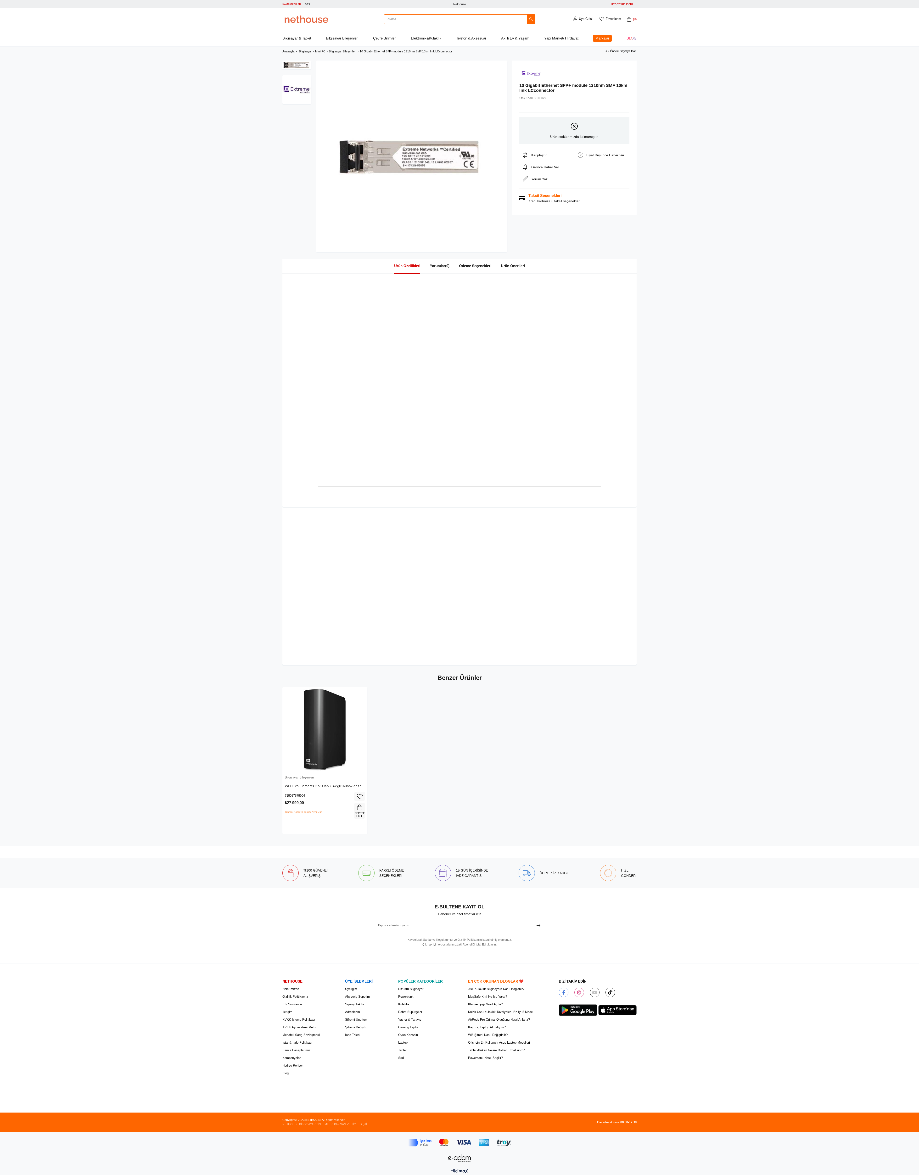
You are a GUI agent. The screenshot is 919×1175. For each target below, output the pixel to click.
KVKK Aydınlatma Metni (299, 1027)
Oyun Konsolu (408, 1035)
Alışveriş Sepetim (357, 996)
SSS (307, 4)
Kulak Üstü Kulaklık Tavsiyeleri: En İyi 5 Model (500, 1012)
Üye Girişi (586, 19)
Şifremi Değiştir (355, 1027)
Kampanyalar (291, 1058)
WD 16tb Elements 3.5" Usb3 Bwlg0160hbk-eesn (323, 786)
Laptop (403, 1042)
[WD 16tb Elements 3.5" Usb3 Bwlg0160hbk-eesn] (324, 729)
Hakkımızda (290, 989)
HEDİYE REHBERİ (622, 4)
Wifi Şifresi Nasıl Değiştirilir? (488, 1035)
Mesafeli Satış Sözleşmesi (301, 1035)
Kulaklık (403, 1004)
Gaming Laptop (408, 1027)
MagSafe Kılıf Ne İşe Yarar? (487, 996)
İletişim (287, 1012)
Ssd (401, 1058)
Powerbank (406, 996)
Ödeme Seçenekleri (475, 266)
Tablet (402, 1050)
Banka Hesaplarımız (296, 1050)
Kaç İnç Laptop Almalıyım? (487, 1027)
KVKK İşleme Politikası (298, 1019)
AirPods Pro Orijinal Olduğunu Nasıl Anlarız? (499, 1019)
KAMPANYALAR (291, 4)
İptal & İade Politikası (297, 1042)
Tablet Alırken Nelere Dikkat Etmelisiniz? (496, 1050)
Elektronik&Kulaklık (426, 38)
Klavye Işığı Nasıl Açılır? (485, 1004)
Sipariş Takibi (354, 1004)
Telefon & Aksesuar (471, 38)
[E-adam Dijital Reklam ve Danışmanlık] (459, 1158)
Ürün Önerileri (513, 266)
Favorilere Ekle (359, 796)
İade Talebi (352, 1035)
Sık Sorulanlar (292, 1004)
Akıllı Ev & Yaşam (515, 38)
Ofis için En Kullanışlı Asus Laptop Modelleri (499, 1042)
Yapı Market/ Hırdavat (561, 38)
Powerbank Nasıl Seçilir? (485, 1058)
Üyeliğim (351, 989)
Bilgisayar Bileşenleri (342, 38)
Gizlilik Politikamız (295, 996)
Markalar (602, 38)
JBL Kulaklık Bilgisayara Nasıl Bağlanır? (496, 989)
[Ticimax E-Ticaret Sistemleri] (459, 1171)
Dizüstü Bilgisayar (410, 989)
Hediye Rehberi (292, 1065)
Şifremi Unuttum (356, 1019)
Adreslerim (352, 1012)
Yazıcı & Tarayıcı (410, 1019)
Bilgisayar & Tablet (296, 38)
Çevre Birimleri (384, 38)
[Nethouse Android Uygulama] (578, 1010)
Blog (632, 38)
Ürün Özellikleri (407, 266)
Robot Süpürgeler (410, 1012)
